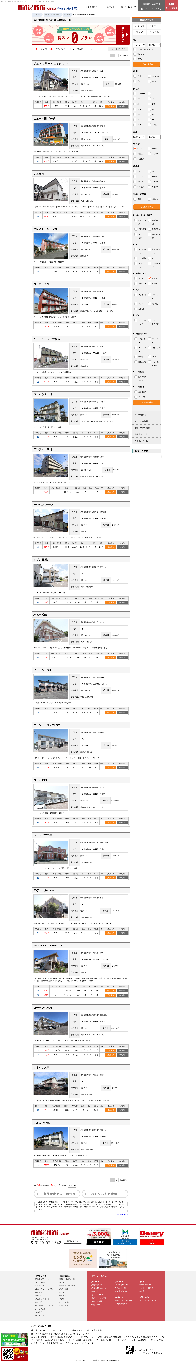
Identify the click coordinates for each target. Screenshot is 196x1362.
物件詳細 (122, 106)
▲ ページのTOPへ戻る (121, 1215)
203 (38, 547)
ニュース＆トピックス (44, 1289)
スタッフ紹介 (40, 1282)
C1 (38, 327)
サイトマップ (40, 1316)
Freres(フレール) (43, 504)
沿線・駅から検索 (142, 428)
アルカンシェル (42, 1122)
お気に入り (110, 106)
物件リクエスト (141, 434)
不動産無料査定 (121, 1304)
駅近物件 (62, 1296)
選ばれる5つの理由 (98, 1288)
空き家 (142, 1291)
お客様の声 (39, 1286)
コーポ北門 (40, 780)
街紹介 (38, 1296)
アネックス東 (41, 1067)
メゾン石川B (41, 559)
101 (38, 382)
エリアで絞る (139, 26)
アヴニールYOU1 (43, 890)
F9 (38, 995)
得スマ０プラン (65, 1282)
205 (38, 437)
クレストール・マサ (45, 228)
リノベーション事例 (99, 1298)
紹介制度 (38, 1302)
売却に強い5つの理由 (123, 1300)
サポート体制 (96, 1301)
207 (38, 767)
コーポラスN (41, 284)
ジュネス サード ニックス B (51, 63)
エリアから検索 (141, 421)
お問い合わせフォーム (148, 1300)
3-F (38, 492)
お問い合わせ (72, 1241)
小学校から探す (139, 32)
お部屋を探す (91, 7)
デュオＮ (38, 173)
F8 (38, 990)
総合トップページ (42, 1279)
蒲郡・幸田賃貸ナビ (67, 1279)
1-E (38, 712)
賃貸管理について (98, 1285)
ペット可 (62, 1292)
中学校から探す (154, 32)
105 (38, 1050)
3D (38, 161)
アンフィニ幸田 (42, 449)
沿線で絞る (154, 26)
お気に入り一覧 (141, 441)
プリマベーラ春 (42, 669)
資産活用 (110, 7)
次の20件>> (124, 55)
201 (38, 271)
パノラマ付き (64, 1302)
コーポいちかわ (42, 1007)
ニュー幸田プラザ (44, 118)
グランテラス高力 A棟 (46, 725)
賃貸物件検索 (140, 415)
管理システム (96, 1305)
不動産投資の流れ (122, 1291)
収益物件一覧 (120, 1288)
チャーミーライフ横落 (46, 339)
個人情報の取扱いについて (45, 1306)
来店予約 (38, 1312)
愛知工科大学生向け (67, 1286)
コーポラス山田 (42, 394)
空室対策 (94, 1291)
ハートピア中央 (42, 835)
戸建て (62, 1299)
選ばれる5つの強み (122, 1285)
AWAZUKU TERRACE (47, 945)
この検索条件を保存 (118, 49)
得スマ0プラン (97, 1295)
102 (38, 1110)
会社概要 (38, 1292)
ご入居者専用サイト (43, 1299)
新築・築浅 (63, 1289)
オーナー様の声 (145, 1285)
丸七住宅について (128, 7)
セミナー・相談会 (146, 1288)
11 (38, 216)
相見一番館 (40, 614)
